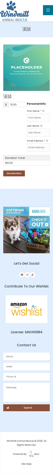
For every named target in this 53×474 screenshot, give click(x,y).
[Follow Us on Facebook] (22, 274)
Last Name (33, 126)
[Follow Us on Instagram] (27, 274)
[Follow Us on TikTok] (32, 274)
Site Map (26, 464)
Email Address (36, 140)
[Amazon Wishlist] (26, 309)
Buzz (36, 454)
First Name (34, 111)
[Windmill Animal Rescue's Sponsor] (26, 229)
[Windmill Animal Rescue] (14, 10)
